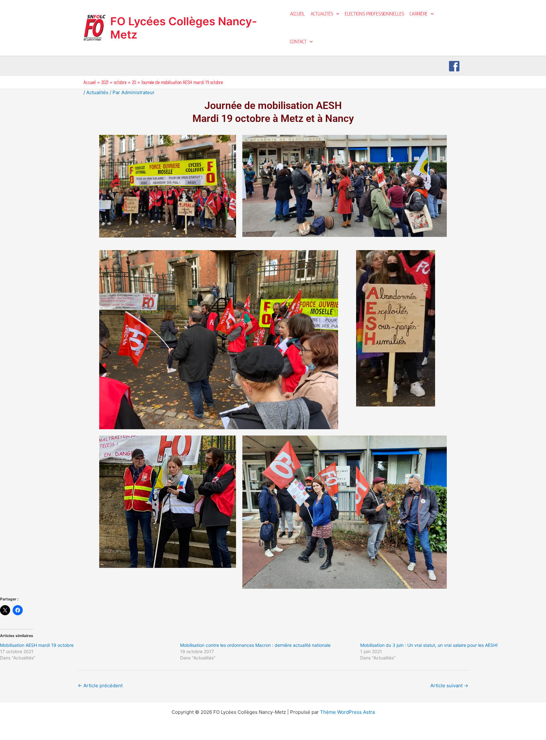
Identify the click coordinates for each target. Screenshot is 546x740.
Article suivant (449, 686)
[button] (336, 14)
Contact (298, 42)
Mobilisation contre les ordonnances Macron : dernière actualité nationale (255, 645)
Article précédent (100, 686)
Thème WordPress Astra (347, 712)
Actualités (322, 14)
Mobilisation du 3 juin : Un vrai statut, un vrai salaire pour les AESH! (429, 645)
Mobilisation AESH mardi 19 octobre (37, 645)
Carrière (419, 14)
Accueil (297, 14)
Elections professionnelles (374, 14)
